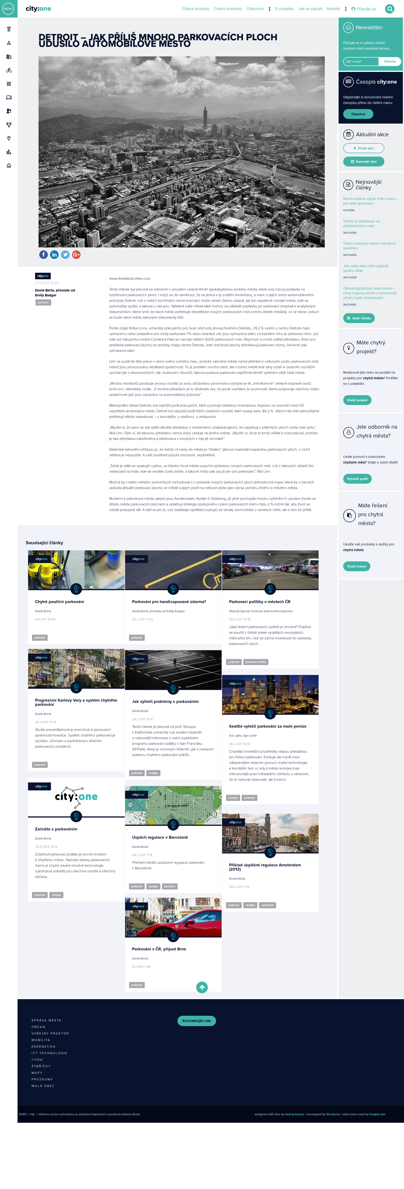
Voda (37, 1060)
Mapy (37, 1073)
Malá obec (43, 1086)
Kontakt (333, 9)
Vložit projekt (357, 400)
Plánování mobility (264, 662)
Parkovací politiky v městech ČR (268, 601)
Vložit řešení (356, 566)
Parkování (43, 302)
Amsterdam (276, 899)
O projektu (284, 9)
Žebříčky (41, 1066)
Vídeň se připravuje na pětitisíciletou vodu (361, 223)
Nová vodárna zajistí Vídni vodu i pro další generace (370, 201)
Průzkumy (42, 1079)
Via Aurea (333, 1114)
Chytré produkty (228, 9)
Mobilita (41, 1040)
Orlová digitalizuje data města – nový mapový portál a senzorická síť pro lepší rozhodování (370, 293)
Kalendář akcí (366, 162)
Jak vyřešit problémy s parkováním (169, 700)
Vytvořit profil (357, 479)
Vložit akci (365, 148)
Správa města (47, 1020)
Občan (39, 1027)
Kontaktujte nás (197, 1020)
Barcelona (173, 883)
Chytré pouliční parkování (59, 601)
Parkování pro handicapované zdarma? (173, 601)
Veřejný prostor (50, 1033)
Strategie (157, 772)
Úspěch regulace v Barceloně (164, 834)
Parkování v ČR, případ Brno (163, 946)
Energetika (44, 1046)
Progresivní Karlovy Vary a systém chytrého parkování (76, 702)
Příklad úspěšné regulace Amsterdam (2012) (273, 860)
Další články (361, 318)
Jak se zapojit (310, 9)
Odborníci (255, 9)
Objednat (358, 114)
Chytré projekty (195, 9)
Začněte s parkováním (56, 827)
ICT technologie (50, 1053)
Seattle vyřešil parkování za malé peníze (276, 724)
